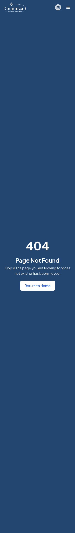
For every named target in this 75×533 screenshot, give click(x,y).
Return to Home (37, 285)
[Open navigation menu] (68, 7)
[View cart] (58, 7)
